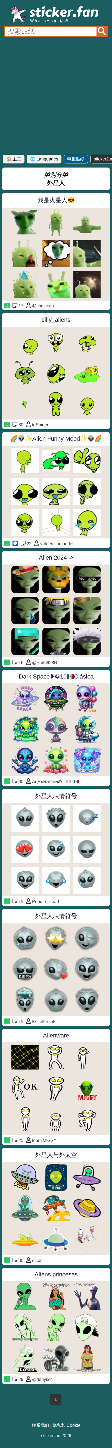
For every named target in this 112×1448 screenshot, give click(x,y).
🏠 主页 (13, 159)
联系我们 (40, 1425)
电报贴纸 (76, 159)
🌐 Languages (44, 159)
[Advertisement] (56, 96)
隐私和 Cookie (66, 1425)
